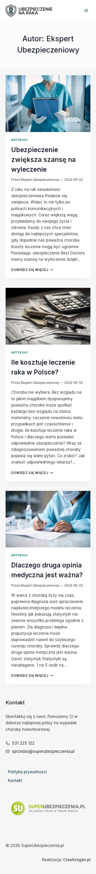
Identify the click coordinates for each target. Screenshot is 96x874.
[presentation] (48, 103)
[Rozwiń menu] (86, 10)
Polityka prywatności (27, 772)
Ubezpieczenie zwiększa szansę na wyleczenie (43, 159)
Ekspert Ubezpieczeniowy (40, 180)
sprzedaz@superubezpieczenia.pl (43, 751)
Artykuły (19, 140)
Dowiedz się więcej (32, 270)
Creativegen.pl (76, 859)
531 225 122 (23, 743)
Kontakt (15, 780)
